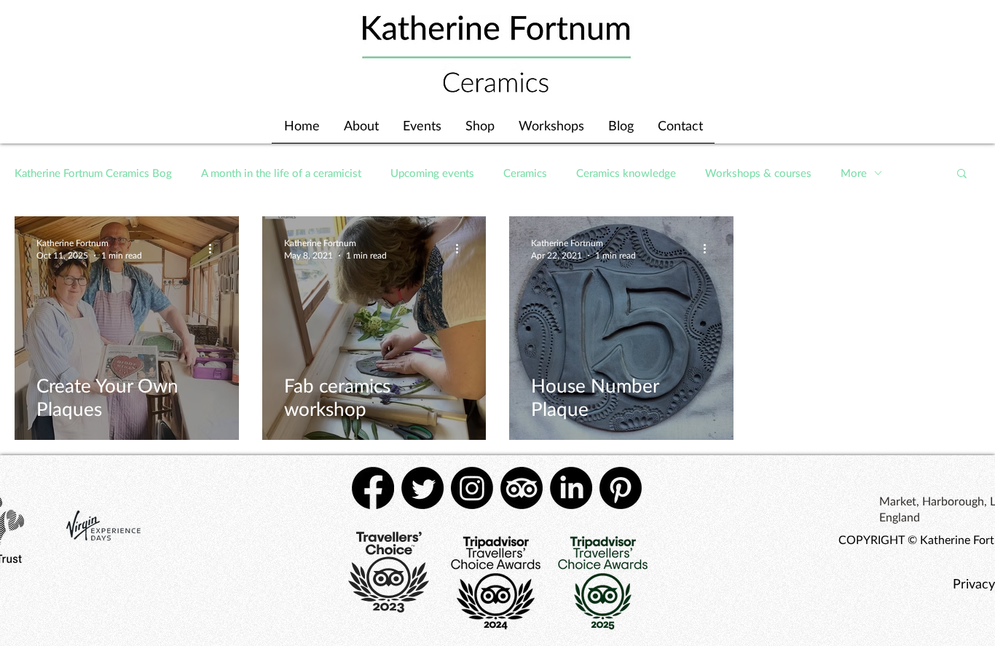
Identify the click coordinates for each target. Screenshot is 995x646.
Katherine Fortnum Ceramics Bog (93, 172)
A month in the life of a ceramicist (281, 172)
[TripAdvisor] (521, 488)
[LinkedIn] (571, 488)
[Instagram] (472, 488)
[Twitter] (422, 488)
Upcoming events (432, 172)
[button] (962, 174)
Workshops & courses (758, 172)
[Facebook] (373, 488)
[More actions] (215, 248)
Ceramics (525, 172)
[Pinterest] (620, 488)
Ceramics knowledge (626, 172)
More (854, 172)
